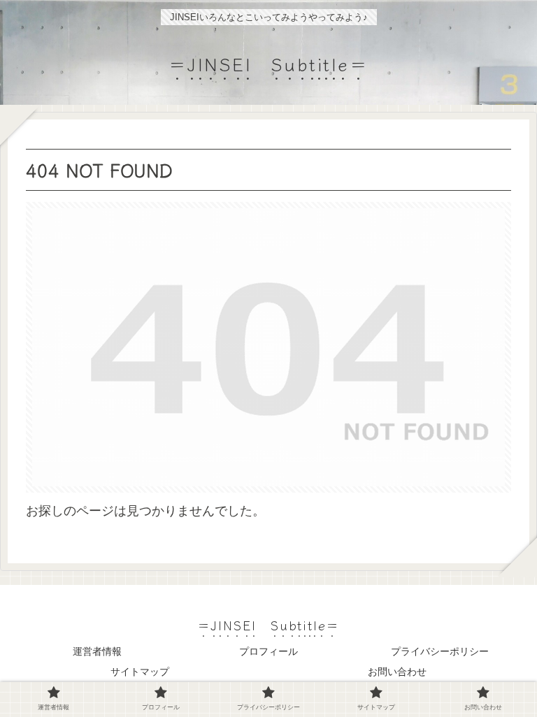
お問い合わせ (397, 671)
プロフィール (268, 651)
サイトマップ (139, 671)
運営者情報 (97, 651)
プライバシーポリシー (440, 651)
